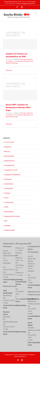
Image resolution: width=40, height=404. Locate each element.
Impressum (32, 354)
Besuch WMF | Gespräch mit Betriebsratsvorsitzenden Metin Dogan (18, 107)
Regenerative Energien (12, 216)
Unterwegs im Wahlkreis (26, 59)
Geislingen (8, 179)
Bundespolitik (9, 156)
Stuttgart (7, 225)
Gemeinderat (8, 184)
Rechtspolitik (8, 212)
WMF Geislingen (13, 63)
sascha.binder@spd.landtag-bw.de (26, 3)
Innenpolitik (8, 188)
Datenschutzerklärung (20, 356)
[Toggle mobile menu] (36, 13)
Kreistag (7, 193)
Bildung (7, 151)
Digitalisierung (9, 161)
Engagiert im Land (10, 170)
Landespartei (8, 202)
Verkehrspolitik (9, 230)
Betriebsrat (20, 61)
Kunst (6, 198)
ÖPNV (6, 207)
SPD (5, 221)
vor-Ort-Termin (9, 61)
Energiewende (9, 165)
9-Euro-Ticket (9, 142)
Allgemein (7, 147)
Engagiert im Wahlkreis (12, 175)
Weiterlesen (9, 70)
